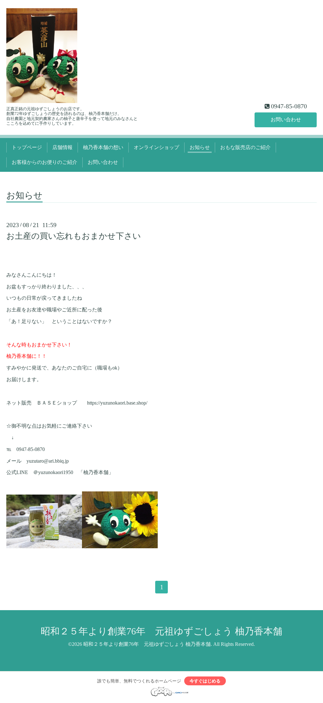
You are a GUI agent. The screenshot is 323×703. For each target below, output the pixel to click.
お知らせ (200, 147)
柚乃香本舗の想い (103, 147)
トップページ (27, 147)
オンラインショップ (156, 147)
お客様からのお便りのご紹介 (44, 162)
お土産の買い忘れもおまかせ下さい (73, 236)
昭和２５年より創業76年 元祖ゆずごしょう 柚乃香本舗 (161, 631)
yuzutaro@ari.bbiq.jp (47, 461)
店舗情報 (62, 147)
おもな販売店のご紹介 (245, 147)
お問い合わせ (286, 119)
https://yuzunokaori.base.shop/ (117, 403)
